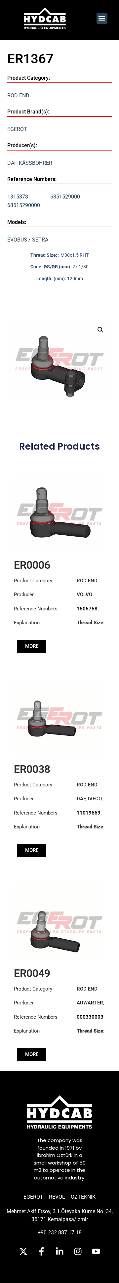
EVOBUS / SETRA (27, 240)
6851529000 (65, 197)
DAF (12, 163)
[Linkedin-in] (59, 1251)
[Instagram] (77, 1251)
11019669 (88, 813)
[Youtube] (96, 1251)
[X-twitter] (23, 1251)
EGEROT (17, 129)
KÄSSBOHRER (35, 163)
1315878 (17, 197)
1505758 (87, 609)
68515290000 (23, 205)
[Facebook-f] (41, 1251)
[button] (102, 18)
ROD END (18, 95)
